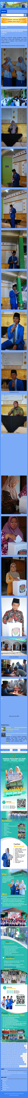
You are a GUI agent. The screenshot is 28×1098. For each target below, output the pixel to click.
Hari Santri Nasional (16, 1047)
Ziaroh (17, 1066)
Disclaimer (5, 1085)
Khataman (21, 1049)
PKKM (19, 1055)
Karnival (10, 1049)
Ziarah (12, 1066)
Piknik (14, 1055)
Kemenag (15, 1049)
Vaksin (2, 1066)
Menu (4, 11)
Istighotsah (4, 1049)
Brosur (6, 1043)
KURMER (3, 1051)
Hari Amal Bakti (9, 1045)
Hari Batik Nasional (19, 1045)
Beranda (4, 1080)
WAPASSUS (7, 1066)
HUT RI (23, 1047)
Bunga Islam (12, 1043)
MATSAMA (17, 1051)
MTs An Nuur (4, 1053)
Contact (4, 1084)
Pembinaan (3, 1055)
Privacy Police (6, 1087)
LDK (7, 1051)
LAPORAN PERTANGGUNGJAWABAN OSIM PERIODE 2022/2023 (16, 728)
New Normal (11, 1053)
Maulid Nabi (23, 1051)
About (4, 1082)
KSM (25, 1049)
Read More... (11, 730)
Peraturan (9, 1055)
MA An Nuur (11, 1051)
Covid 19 (18, 1043)
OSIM (3, 34)
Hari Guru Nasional (5, 1047)
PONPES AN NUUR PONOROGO (18, 1093)
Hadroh (3, 1045)
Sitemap (4, 1089)
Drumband (23, 1043)
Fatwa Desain (16, 1095)
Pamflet (20, 1053)
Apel (2, 1043)
